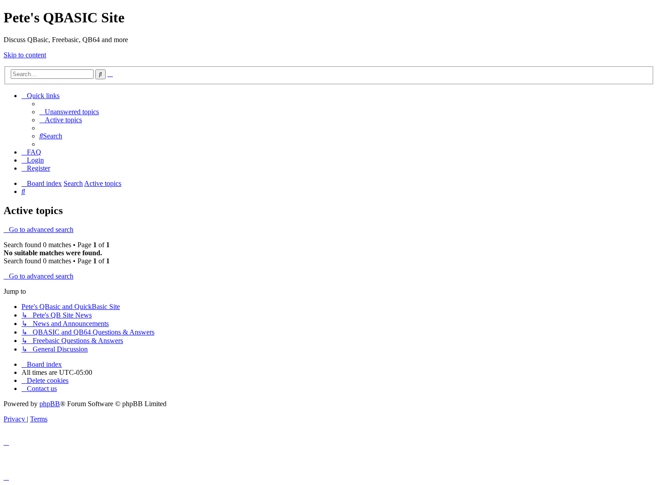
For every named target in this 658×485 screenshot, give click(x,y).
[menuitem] (69, 112)
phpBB (49, 404)
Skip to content (25, 55)
